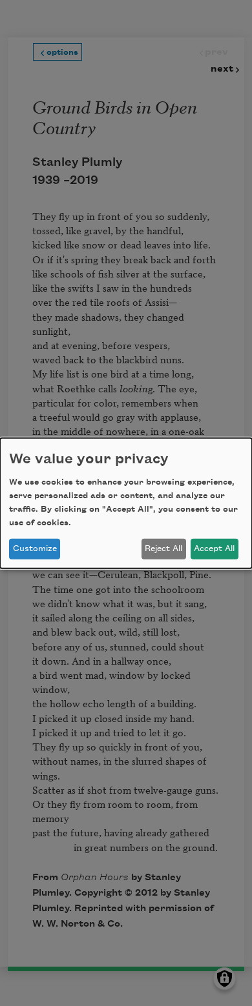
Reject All (163, 548)
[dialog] (126, 503)
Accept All (214, 548)
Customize (35, 548)
